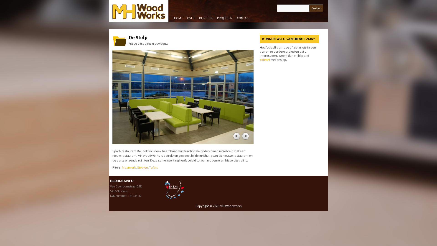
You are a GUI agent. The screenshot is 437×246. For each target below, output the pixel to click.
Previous (236, 136)
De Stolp (138, 37)
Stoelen (142, 167)
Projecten (224, 18)
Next (245, 136)
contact (265, 60)
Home (178, 18)
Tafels (153, 167)
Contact (243, 18)
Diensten (205, 19)
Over (191, 18)
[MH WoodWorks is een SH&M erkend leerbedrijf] (190, 190)
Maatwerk (129, 167)
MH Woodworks (231, 206)
